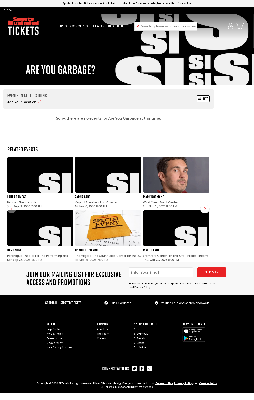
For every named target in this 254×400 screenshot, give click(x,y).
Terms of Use (208, 283)
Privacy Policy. (142, 287)
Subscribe (211, 272)
